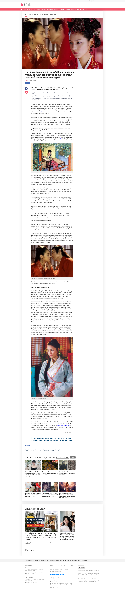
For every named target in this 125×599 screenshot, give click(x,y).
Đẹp (34, 9)
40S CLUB (82, 9)
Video (83, 560)
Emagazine (23, 0)
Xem (73, 457)
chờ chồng (33, 450)
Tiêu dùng (62, 9)
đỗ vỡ (27, 450)
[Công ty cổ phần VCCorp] (81, 567)
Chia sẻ (28, 83)
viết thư (57, 450)
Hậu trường (50, 9)
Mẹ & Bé (38, 9)
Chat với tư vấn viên (58, 574)
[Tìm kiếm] (103, 1)
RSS (86, 560)
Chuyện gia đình (44, 14)
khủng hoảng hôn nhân (63, 425)
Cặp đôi (31, 14)
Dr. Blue (30, 0)
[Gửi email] (26, 92)
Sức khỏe (56, 9)
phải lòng (39, 450)
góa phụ (60, 139)
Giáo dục (44, 9)
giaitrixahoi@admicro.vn (56, 581)
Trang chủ (27, 560)
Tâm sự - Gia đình (75, 9)
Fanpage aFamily (87, 0)
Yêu (26, 14)
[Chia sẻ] (26, 88)
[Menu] (86, 9)
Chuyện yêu (53, 14)
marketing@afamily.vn (56, 571)
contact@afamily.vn (33, 573)
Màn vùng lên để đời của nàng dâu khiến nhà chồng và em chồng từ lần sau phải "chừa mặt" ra (52, 95)
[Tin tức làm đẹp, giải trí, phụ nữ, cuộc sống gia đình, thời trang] (26, 5)
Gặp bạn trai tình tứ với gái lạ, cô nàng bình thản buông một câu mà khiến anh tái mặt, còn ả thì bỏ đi (51, 92)
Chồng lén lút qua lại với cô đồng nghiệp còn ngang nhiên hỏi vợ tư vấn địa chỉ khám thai (50, 96)
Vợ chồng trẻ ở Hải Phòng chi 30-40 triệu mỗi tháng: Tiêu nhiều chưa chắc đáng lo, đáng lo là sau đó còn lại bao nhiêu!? (41, 536)
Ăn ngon (68, 9)
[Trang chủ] (22, 9)
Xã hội (30, 9)
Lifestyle (26, 9)
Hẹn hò (36, 14)
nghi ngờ (40, 111)
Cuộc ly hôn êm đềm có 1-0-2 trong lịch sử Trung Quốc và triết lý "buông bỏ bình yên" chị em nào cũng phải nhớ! (52, 99)
